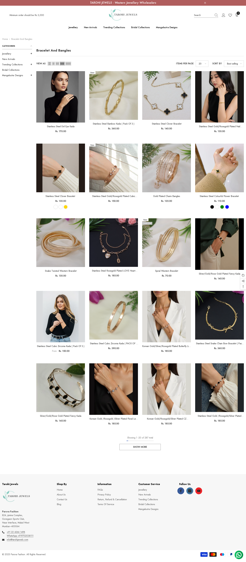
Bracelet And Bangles (21, 39)
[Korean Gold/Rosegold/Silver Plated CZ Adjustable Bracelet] (166, 389)
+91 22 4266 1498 (16, 532)
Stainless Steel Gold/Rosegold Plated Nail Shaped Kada (219, 126)
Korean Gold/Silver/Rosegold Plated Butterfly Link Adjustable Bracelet (166, 346)
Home (5, 39)
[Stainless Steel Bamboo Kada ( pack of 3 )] (113, 95)
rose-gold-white (61, 207)
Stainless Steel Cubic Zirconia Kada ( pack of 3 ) (60, 346)
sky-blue (227, 207)
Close (205, 3)
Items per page (185, 63)
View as (41, 63)
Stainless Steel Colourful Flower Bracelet (219, 196)
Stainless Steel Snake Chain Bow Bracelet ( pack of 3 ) (219, 343)
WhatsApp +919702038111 (20, 535)
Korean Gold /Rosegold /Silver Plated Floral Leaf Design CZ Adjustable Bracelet (114, 419)
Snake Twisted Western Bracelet (60, 271)
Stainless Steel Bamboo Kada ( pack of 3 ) (113, 123)
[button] (17, 53)
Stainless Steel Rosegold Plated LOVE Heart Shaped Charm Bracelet (113, 271)
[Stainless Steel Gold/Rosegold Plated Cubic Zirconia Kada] (113, 168)
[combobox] (203, 15)
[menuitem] (17, 53)
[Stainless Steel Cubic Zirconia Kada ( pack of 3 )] (60, 316)
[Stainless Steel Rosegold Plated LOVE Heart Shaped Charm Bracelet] (113, 242)
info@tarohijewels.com (17, 539)
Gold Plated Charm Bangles (166, 196)
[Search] (206, 15)
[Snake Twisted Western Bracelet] (60, 242)
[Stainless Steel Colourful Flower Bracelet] (219, 168)
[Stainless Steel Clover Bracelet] (166, 95)
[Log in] (223, 15)
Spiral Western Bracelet (166, 271)
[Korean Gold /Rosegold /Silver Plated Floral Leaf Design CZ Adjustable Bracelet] (113, 389)
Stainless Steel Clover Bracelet (166, 123)
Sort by (217, 63)
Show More (140, 447)
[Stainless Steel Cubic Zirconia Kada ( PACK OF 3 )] (113, 315)
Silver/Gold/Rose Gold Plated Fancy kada (219, 273)
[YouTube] (198, 490)
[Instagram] (189, 490)
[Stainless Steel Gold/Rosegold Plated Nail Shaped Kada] (219, 97)
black (212, 207)
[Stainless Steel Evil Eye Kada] (60, 97)
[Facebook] (180, 490)
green (222, 207)
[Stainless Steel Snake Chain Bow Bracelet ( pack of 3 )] (219, 315)
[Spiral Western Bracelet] (166, 242)
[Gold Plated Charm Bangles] (166, 168)
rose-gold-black (56, 207)
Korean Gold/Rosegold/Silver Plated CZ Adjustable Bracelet (166, 419)
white (217, 207)
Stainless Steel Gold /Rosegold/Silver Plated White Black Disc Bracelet (219, 416)
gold (65, 207)
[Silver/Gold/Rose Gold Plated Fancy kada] (219, 244)
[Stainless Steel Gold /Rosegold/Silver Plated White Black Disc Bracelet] (219, 387)
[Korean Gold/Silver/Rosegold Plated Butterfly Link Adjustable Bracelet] (166, 316)
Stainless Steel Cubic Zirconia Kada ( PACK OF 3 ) (113, 343)
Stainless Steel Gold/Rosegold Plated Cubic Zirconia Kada (113, 196)
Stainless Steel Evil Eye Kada (60, 126)
